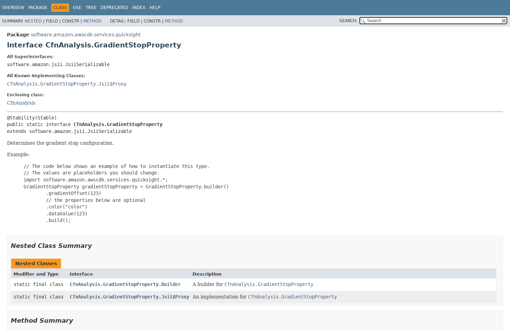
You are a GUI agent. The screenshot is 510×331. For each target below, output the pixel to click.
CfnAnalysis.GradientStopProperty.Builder (125, 284)
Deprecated (114, 7)
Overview (13, 7)
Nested (33, 21)
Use (77, 7)
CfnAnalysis (21, 103)
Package (38, 7)
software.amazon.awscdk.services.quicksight (86, 34)
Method (92, 21)
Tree (91, 7)
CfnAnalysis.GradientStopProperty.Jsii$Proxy (66, 84)
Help (155, 7)
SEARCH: (348, 20)
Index (138, 7)
